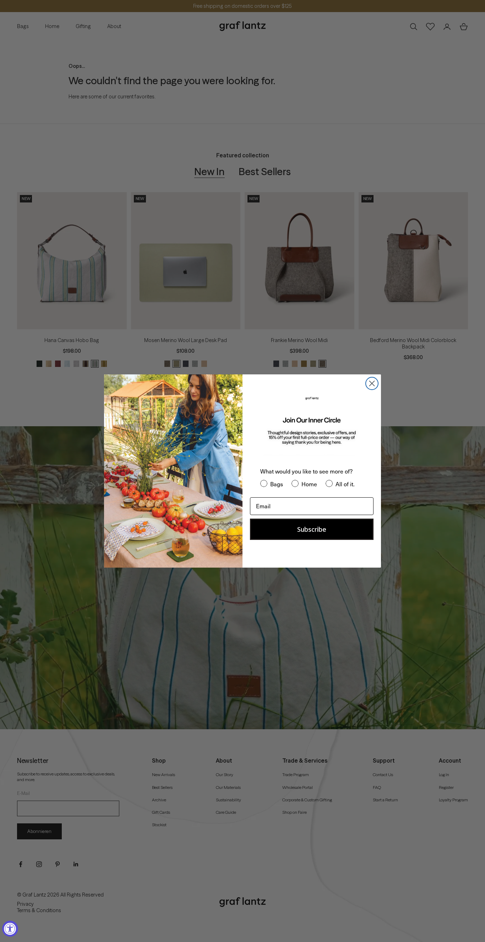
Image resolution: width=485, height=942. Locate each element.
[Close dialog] (372, 383)
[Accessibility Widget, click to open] (10, 929)
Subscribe (311, 529)
